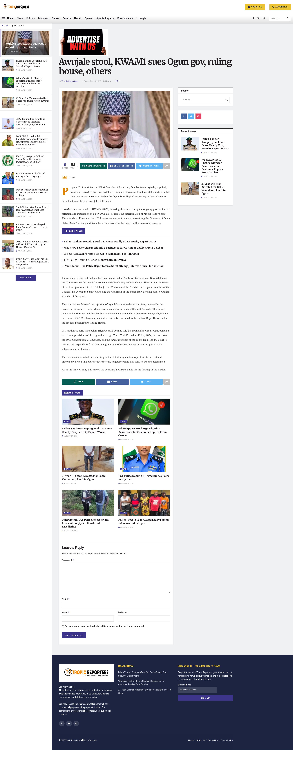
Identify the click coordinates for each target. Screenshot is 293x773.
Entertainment (125, 18)
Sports (55, 18)
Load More (25, 278)
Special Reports (105, 18)
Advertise (281, 6)
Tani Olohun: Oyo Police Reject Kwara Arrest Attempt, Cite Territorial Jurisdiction (32, 210)
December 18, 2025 (92, 81)
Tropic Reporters (69, 81)
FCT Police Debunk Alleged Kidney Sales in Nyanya (30, 175)
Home (10, 18)
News (20, 18)
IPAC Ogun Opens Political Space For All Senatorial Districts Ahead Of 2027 (30, 159)
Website (122, 612)
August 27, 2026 (70, 436)
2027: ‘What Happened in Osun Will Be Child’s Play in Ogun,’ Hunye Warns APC (32, 244)
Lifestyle (141, 18)
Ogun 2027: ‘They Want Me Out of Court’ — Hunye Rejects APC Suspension (32, 262)
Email (65, 612)
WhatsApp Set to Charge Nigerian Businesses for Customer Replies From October (29, 82)
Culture (67, 18)
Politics (30, 18)
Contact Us (213, 740)
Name (66, 599)
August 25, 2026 (70, 530)
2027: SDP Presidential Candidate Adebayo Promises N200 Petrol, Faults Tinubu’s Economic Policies (31, 140)
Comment (68, 560)
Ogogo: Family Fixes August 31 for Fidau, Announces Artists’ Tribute (32, 192)
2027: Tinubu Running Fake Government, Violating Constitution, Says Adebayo (30, 122)
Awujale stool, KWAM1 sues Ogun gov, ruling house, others (25, 45)
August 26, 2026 (127, 439)
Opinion (89, 18)
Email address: (184, 684)
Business (43, 18)
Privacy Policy (227, 740)
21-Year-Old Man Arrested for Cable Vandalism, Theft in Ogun (32, 99)
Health (77, 18)
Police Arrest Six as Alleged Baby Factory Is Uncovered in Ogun (31, 227)
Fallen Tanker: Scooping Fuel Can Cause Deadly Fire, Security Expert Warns (31, 63)
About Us (256, 6)
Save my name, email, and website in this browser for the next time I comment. (105, 626)
